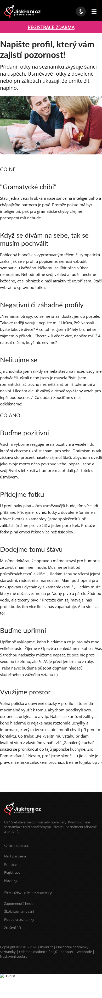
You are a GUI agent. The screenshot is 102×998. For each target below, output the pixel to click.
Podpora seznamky (19, 919)
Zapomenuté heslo (18, 903)
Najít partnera (15, 856)
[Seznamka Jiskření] (22, 817)
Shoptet (67, 951)
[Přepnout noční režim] (81, 11)
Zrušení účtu (14, 927)
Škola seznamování (19, 911)
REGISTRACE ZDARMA (51, 27)
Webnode (84, 951)
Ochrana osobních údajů (38, 951)
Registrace (12, 872)
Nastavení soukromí (15, 956)
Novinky (10, 880)
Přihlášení (11, 864)
